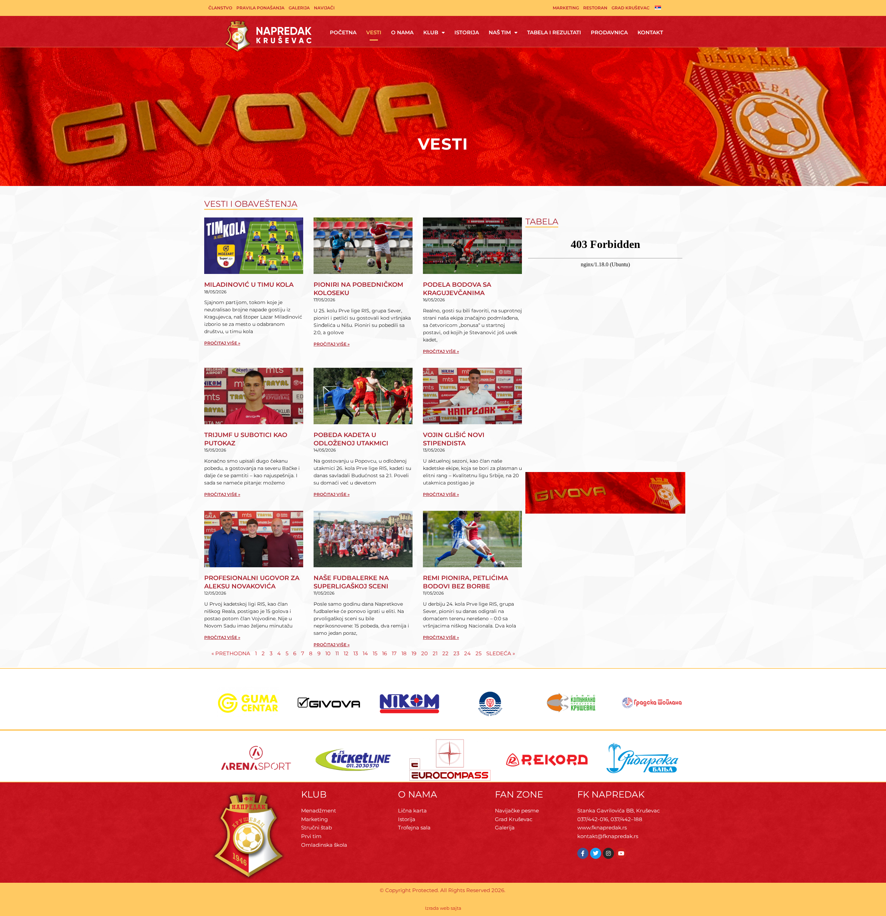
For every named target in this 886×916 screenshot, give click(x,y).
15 (375, 653)
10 (328, 653)
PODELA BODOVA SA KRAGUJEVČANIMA (457, 288)
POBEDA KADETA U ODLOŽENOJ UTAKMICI (351, 439)
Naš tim (500, 32)
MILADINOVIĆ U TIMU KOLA (248, 284)
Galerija (299, 7)
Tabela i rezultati (554, 32)
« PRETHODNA (230, 653)
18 (404, 653)
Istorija (466, 32)
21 (435, 653)
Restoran (595, 7)
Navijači (324, 7)
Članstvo (220, 7)
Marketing (566, 7)
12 (346, 653)
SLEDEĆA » (500, 653)
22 (445, 653)
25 (478, 653)
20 (424, 653)
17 (394, 653)
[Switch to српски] (657, 7)
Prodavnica (609, 32)
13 (355, 653)
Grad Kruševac (631, 7)
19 (414, 653)
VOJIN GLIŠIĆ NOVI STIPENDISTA (454, 439)
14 (365, 653)
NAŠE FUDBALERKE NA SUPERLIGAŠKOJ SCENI (351, 582)
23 (456, 653)
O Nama (402, 32)
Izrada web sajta (443, 908)
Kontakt (650, 32)
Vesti (373, 32)
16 (384, 653)
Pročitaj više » (222, 343)
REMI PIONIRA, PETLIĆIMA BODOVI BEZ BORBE (465, 582)
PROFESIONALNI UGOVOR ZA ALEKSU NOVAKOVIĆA (251, 582)
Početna (343, 32)
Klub (430, 32)
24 (467, 653)
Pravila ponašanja (260, 7)
